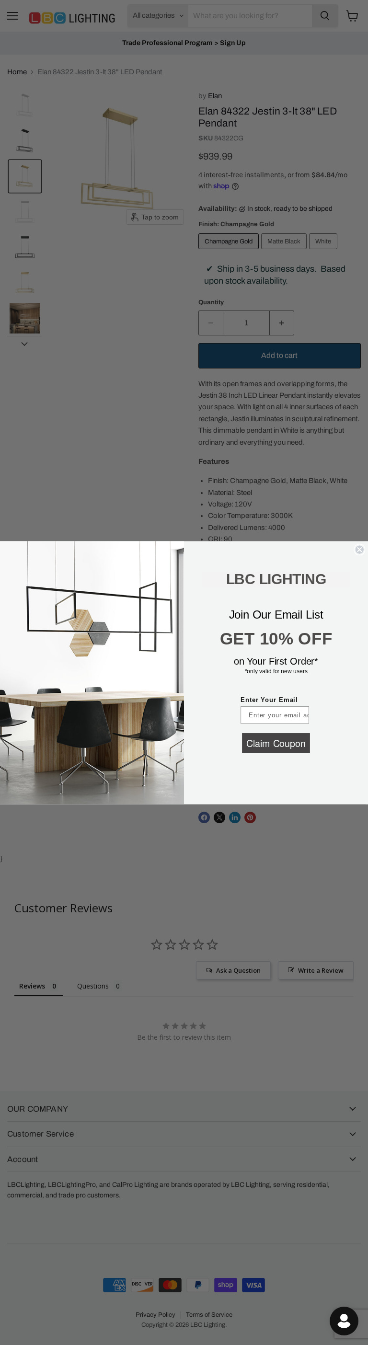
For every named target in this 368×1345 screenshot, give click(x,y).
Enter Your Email (269, 699)
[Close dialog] (359, 549)
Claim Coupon (275, 742)
